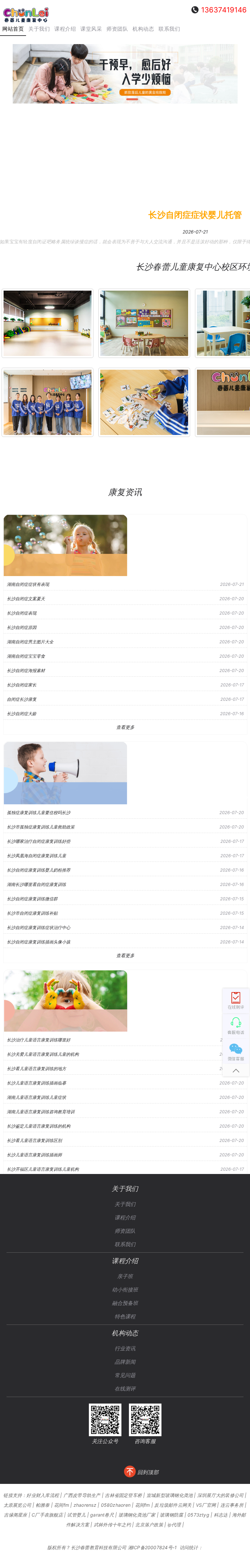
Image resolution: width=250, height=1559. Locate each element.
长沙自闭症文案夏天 (26, 598)
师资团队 (125, 1231)
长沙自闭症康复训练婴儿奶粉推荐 (38, 870)
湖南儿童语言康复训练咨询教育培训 (41, 1111)
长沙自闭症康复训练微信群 (32, 898)
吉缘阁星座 (15, 1515)
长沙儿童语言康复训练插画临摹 (36, 1082)
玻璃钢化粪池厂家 (137, 1515)
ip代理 (174, 1524)
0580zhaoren (116, 1505)
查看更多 (125, 727)
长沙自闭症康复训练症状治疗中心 (38, 927)
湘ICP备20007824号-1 (152, 1547)
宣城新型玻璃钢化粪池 (169, 1495)
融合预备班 (125, 1303)
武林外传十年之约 (112, 1524)
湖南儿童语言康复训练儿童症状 (36, 1097)
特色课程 (125, 1316)
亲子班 (125, 1276)
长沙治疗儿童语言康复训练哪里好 (38, 1039)
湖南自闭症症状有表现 (28, 584)
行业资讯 (125, 1348)
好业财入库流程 (42, 1495)
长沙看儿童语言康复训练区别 (34, 1140)
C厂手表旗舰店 (47, 1515)
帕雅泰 (43, 1505)
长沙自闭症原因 (21, 627)
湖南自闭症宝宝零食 (26, 656)
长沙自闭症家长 (21, 684)
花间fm (61, 1505)
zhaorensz (85, 1505)
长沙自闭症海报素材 (26, 670)
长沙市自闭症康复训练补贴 (32, 913)
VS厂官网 (206, 1505)
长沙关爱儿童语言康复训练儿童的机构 (43, 1054)
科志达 (221, 1515)
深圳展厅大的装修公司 (220, 1495)
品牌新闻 (125, 1361)
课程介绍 (125, 1217)
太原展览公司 (17, 1505)
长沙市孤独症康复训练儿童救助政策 (41, 826)
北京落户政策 (149, 1524)
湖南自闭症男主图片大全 (30, 641)
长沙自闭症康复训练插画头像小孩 (38, 941)
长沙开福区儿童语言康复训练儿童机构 (43, 1169)
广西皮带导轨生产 (82, 1495)
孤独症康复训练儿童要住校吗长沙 (38, 812)
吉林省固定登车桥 (123, 1495)
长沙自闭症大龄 (21, 713)
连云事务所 (231, 1505)
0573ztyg (198, 1515)
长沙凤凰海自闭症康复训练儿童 (36, 855)
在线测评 (125, 1388)
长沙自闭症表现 (21, 613)
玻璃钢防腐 (171, 1515)
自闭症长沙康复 (21, 699)
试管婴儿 (76, 1515)
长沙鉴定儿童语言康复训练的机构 (38, 1126)
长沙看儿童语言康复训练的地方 (36, 1068)
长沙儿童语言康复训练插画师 (34, 1154)
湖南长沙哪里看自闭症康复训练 (36, 884)
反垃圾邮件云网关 (172, 1505)
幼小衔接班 (125, 1289)
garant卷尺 (102, 1515)
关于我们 (125, 1204)
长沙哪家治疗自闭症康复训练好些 (38, 841)
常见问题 (125, 1375)
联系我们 (125, 1244)
